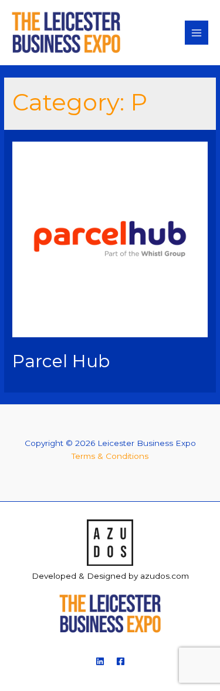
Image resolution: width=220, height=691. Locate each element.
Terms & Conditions (110, 456)
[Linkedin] (100, 661)
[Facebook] (120, 661)
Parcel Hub (61, 361)
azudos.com (164, 576)
